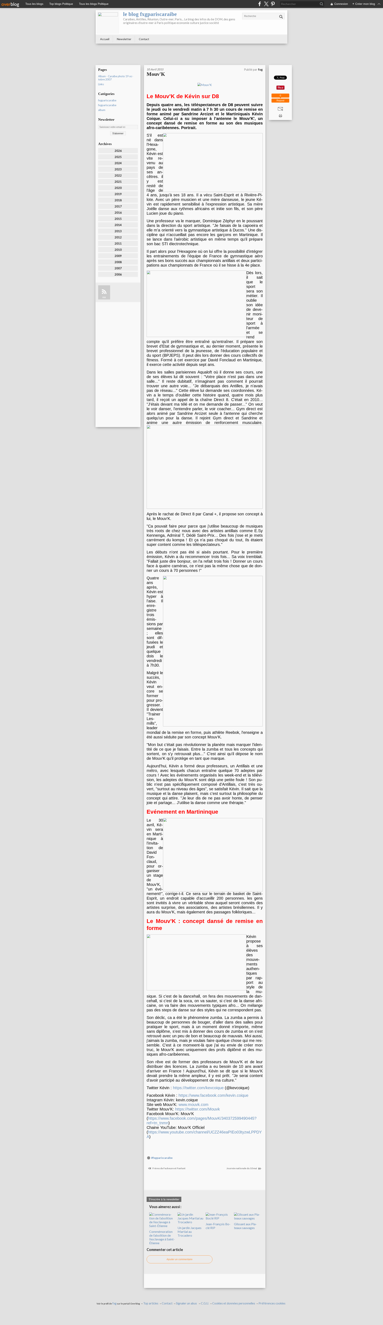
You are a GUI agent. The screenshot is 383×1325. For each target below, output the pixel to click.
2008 (118, 262)
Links (101, 84)
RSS (104, 297)
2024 (118, 163)
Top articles (150, 1303)
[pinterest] (272, 4)
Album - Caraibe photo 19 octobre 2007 (115, 78)
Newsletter (124, 39)
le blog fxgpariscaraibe (150, 14)
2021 (118, 181)
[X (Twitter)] (266, 4)
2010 (118, 249)
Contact (144, 39)
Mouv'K (156, 74)
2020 (118, 188)
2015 (118, 218)
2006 (118, 274)
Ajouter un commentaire (179, 1259)
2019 (118, 194)
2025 (118, 157)
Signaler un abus (186, 1303)
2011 (118, 243)
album (101, 110)
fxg (114, 1303)
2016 (118, 212)
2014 (118, 225)
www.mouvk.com (193, 1104)
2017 (118, 206)
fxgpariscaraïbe (107, 105)
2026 (118, 150)
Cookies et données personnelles (233, 1303)
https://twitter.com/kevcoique (198, 1088)
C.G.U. (205, 1303)
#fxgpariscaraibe (162, 1157)
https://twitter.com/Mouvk (197, 1109)
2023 (118, 169)
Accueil (104, 39)
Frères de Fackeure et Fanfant (169, 1168)
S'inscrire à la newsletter (164, 1199)
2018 (118, 200)
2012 (118, 237)
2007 (118, 268)
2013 (118, 231)
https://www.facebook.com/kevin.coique (213, 1095)
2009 (118, 256)
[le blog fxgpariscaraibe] (108, 22)
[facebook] (259, 4)
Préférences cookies (272, 1303)
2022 (118, 175)
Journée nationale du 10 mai (241, 1168)
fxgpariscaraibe (107, 100)
